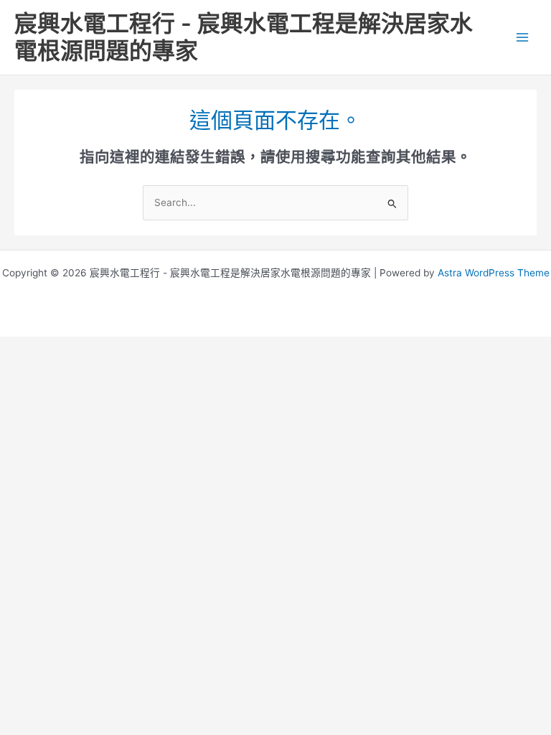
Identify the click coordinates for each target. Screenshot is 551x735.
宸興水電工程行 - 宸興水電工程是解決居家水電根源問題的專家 (243, 37)
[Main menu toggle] (522, 37)
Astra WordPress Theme (494, 272)
